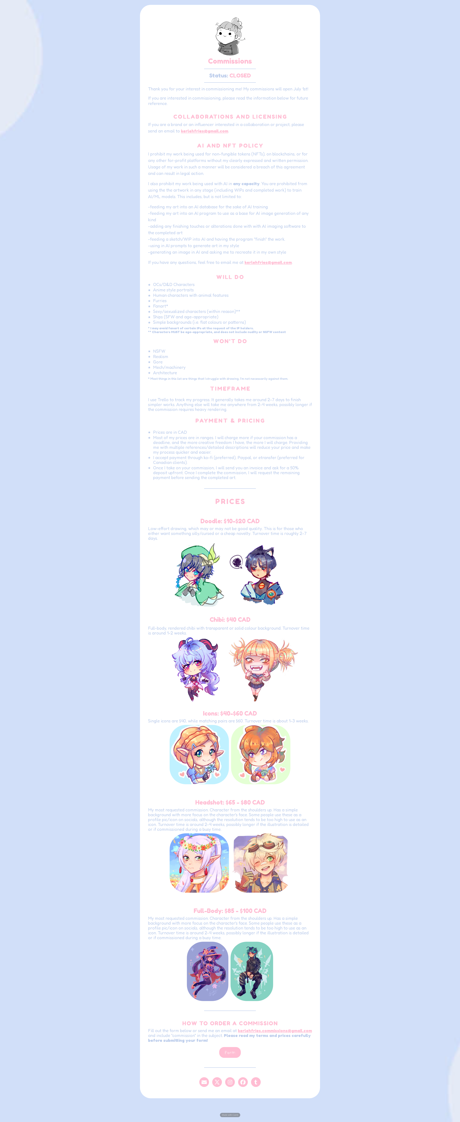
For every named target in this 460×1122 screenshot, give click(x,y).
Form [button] (230, 1052)
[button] (204, 1082)
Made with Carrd (230, 1115)
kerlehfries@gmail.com (204, 131)
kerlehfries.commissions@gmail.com (275, 1030)
